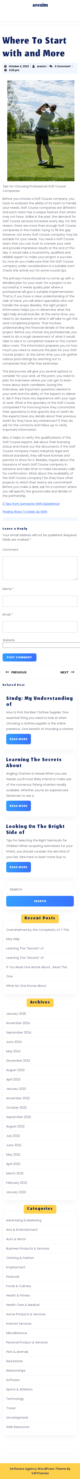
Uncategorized (17, 1417)
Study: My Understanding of (39, 702)
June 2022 (13, 1145)
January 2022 (16, 1192)
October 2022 (16, 1107)
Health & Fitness (18, 1295)
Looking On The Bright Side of (35, 830)
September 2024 (18, 1032)
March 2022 (14, 1173)
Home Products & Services (26, 1314)
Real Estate (14, 1361)
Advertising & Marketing (23, 1220)
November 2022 (18, 1098)
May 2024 (13, 1051)
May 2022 (13, 1154)
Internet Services (18, 1323)
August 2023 (15, 1070)
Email (8, 614)
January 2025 (16, 1014)
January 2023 (16, 1089)
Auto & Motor (16, 1239)
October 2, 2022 (19, 66)
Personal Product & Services (27, 1342)
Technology (15, 1399)
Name (8, 589)
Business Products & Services (27, 1248)
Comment (10, 550)
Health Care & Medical (22, 1305)
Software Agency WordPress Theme (38, 1469)
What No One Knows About (26, 986)
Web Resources (17, 1427)
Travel (10, 1408)
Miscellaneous (16, 1333)
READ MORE (20, 740)
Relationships (16, 1370)
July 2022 (13, 1136)
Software (13, 1380)
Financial (12, 1277)
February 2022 (16, 1183)
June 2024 (14, 1042)
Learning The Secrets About (34, 763)
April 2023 (13, 1079)
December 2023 (18, 1061)
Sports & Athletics (19, 1389)
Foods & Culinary (18, 1286)
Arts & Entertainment (22, 1230)
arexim (40, 5)
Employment (15, 1267)
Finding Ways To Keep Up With (25, 512)
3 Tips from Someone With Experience (31, 504)
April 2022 (13, 1164)
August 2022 (15, 1126)
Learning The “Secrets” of (25, 948)
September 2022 (18, 1117)
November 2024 (18, 1023)
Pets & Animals (17, 1352)
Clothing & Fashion (20, 1258)
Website (9, 640)
